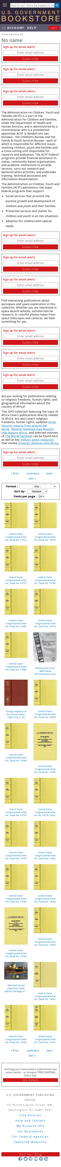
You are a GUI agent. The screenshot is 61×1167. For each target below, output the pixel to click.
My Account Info (30, 1126)
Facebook (20, 1159)
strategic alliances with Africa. (38, 443)
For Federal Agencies (30, 1136)
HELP (31, 28)
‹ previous (32, 473)
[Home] (30, 20)
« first (15, 473)
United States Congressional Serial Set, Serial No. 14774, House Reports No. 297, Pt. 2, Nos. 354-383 (45, 623)
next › (50, 473)
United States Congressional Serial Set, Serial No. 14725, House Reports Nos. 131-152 (45, 536)
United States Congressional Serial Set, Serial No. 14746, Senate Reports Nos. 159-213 (16, 898)
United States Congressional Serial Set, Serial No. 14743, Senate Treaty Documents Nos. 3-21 (16, 953)
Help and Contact (30, 1120)
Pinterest (41, 1159)
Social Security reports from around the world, (28, 425)
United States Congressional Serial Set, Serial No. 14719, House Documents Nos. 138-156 (16, 536)
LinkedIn (46, 1159)
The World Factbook (19, 436)
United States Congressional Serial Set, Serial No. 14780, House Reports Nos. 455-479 (16, 666)
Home (4, 34)
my (12, 28)
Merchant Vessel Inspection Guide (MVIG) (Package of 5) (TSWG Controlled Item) (16, 988)
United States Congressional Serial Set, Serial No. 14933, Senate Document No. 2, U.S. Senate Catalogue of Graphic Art (45, 996)
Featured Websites (30, 1142)
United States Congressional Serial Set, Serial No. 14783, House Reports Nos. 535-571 (16, 623)
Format (11, 486)
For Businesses (31, 1131)
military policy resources (37, 439)
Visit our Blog (30, 1154)
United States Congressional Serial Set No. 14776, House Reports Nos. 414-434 (45, 812)
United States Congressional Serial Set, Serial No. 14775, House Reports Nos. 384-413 (16, 580)
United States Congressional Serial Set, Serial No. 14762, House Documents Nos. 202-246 (45, 855)
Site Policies (30, 1115)
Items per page (25, 496)
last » (32, 478)
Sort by (19, 491)
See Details (30, 1080)
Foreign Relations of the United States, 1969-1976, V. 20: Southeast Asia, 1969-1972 (16, 714)
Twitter (26, 1159)
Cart (54, 28)
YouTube (36, 1159)
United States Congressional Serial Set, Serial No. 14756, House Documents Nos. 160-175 (16, 1039)
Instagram (31, 1159)
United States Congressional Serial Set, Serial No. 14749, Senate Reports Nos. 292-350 (45, 769)
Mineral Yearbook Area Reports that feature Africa (27, 430)
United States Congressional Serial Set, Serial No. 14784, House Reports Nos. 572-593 (45, 714)
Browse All (17, 34)
